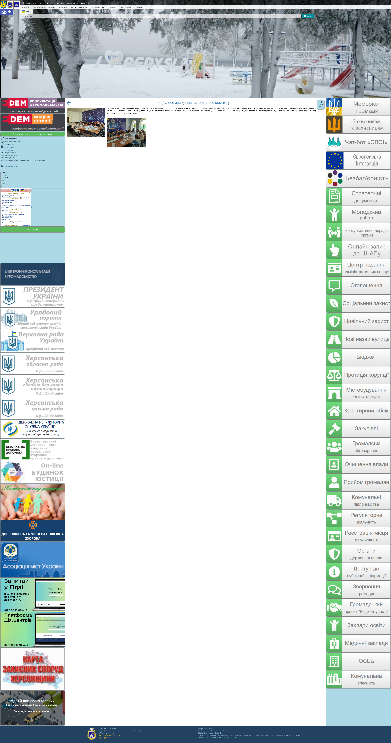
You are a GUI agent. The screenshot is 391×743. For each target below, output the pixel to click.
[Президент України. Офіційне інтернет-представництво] (34, 296)
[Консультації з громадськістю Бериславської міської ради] (34, 274)
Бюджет (113, 7)
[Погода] (2, 173)
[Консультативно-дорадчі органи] (358, 230)
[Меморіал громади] (358, 115)
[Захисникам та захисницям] (358, 132)
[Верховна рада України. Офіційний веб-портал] (34, 341)
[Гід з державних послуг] (34, 611)
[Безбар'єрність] (358, 185)
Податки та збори (126, 7)
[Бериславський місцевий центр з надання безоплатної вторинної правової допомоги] (34, 449)
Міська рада (63, 7)
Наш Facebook (8, 147)
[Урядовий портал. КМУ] (34, 319)
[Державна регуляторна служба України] (34, 429)
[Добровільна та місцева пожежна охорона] (34, 531)
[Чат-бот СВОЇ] (358, 150)
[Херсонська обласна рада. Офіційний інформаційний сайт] (34, 363)
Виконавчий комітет (99, 7)
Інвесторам (25, 7)
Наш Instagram (9, 144)
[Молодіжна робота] (358, 213)
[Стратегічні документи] (358, 195)
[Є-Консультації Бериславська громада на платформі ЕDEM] (34, 105)
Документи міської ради (79, 7)
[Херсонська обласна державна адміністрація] (34, 386)
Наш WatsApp (8, 150)
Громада (139, 7)
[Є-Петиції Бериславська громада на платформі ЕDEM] (34, 122)
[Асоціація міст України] (34, 559)
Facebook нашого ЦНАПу (12, 166)
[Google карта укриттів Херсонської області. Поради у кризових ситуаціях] (34, 724)
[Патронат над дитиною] (34, 501)
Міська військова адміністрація (44, 7)
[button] (6, 12)
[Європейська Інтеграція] (358, 168)
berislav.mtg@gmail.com (110, 735)
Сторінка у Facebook (109, 738)
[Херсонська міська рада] (34, 408)
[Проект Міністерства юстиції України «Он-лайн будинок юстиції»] (34, 472)
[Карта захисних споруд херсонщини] (34, 690)
